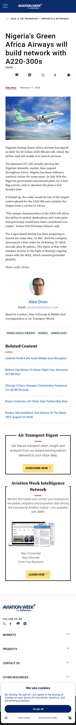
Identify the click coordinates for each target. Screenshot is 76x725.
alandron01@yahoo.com (42, 307)
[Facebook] (11, 624)
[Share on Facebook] (55, 76)
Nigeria (43, 333)
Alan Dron (10, 87)
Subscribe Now (37, 468)
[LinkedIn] (25, 624)
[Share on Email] (17, 76)
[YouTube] (18, 624)
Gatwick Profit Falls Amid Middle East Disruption (36, 358)
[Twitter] (4, 624)
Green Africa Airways (21, 333)
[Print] (69, 76)
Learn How (37, 574)
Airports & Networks (55, 19)
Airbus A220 (58, 333)
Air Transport (29, 19)
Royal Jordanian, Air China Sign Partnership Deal (36, 401)
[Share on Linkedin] (29, 76)
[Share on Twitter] (43, 76)
